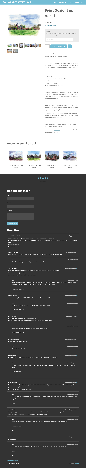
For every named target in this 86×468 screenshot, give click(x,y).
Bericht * (9, 210)
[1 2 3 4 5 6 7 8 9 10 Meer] (47, 46)
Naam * (9, 195)
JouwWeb (77, 463)
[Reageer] (77, 236)
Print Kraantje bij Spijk (70, 165)
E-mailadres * (10, 203)
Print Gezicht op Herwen (16, 165)
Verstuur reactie (12, 223)
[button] (9, 45)
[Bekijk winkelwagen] (81, 2)
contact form (57, 130)
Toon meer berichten (12, 460)
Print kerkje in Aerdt (52, 165)
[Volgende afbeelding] (39, 25)
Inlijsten (48, 31)
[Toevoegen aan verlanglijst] (70, 46)
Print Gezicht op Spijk (34, 165)
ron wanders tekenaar (17, 2)
